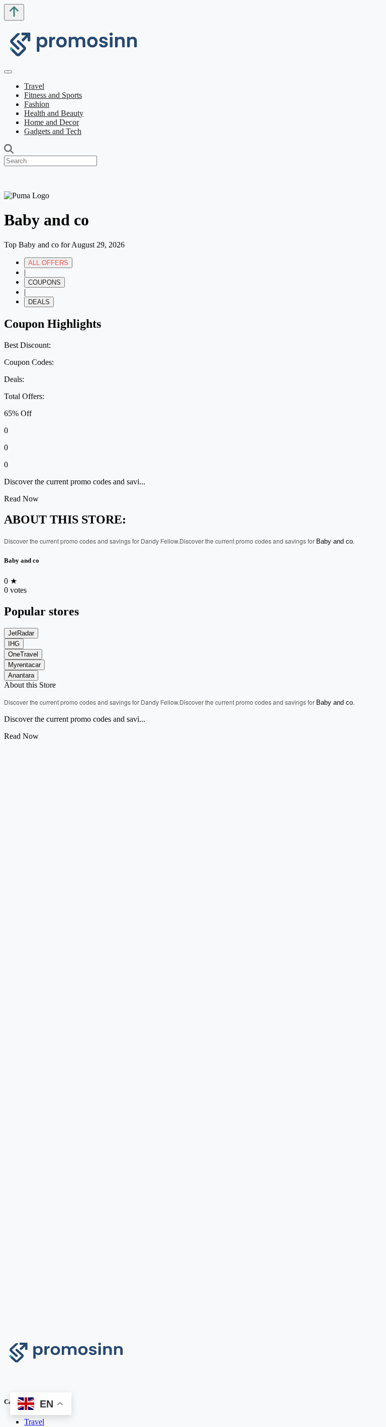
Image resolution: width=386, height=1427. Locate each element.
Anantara (21, 675)
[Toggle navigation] (8, 71)
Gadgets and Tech (52, 131)
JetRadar (21, 633)
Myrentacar (24, 665)
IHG (14, 643)
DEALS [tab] (39, 302)
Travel (34, 86)
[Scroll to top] (14, 12)
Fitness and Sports (53, 95)
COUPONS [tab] (44, 282)
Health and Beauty (53, 113)
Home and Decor (51, 122)
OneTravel (23, 654)
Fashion (36, 104)
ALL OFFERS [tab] (48, 263)
